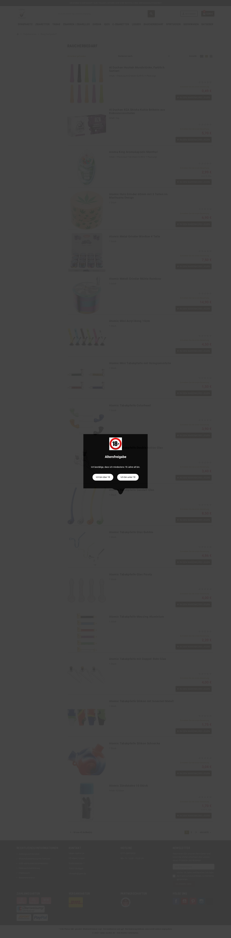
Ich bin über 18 (103, 477)
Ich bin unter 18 (128, 477)
